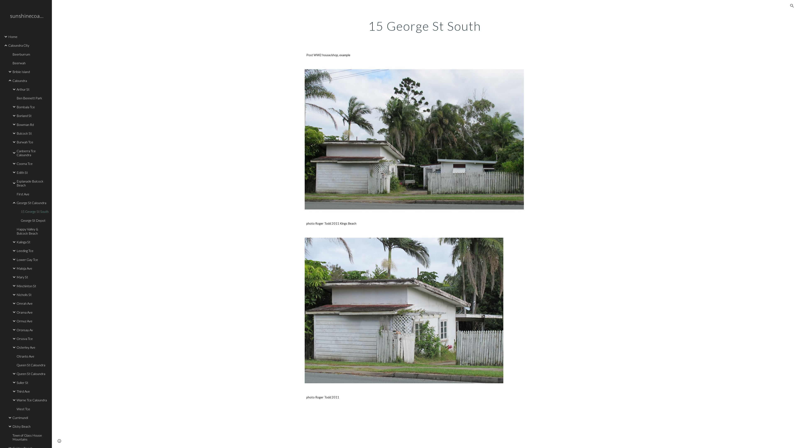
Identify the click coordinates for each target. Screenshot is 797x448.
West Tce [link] (23, 409)
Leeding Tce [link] (25, 251)
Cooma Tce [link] (25, 164)
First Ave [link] (23, 194)
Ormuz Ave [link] (24, 321)
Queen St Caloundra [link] (31, 365)
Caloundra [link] (19, 81)
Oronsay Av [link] (25, 330)
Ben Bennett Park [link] (29, 98)
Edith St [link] (22, 172)
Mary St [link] (22, 277)
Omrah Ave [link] (25, 303)
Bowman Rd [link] (25, 125)
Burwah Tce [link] (25, 142)
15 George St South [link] (35, 211)
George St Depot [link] (33, 220)
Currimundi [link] (20, 418)
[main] (424, 25)
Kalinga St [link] (23, 242)
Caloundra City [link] (18, 45)
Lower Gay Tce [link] (27, 260)
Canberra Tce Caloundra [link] (26, 153)
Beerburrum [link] (21, 54)
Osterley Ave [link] (26, 347)
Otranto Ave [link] (25, 356)
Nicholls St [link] (24, 295)
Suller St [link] (22, 383)
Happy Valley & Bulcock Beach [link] (27, 231)
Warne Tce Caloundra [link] (32, 400)
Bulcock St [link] (24, 133)
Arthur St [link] (23, 89)
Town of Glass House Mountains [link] (27, 437)
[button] (792, 6)
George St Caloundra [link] (31, 203)
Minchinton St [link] (26, 286)
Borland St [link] (24, 116)
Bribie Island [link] (21, 72)
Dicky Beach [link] (21, 426)
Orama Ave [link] (25, 312)
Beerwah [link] (19, 63)
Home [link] (12, 37)
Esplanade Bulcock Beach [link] (30, 183)
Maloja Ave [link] (24, 268)
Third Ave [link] (23, 391)
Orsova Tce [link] (25, 339)
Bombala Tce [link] (26, 107)
